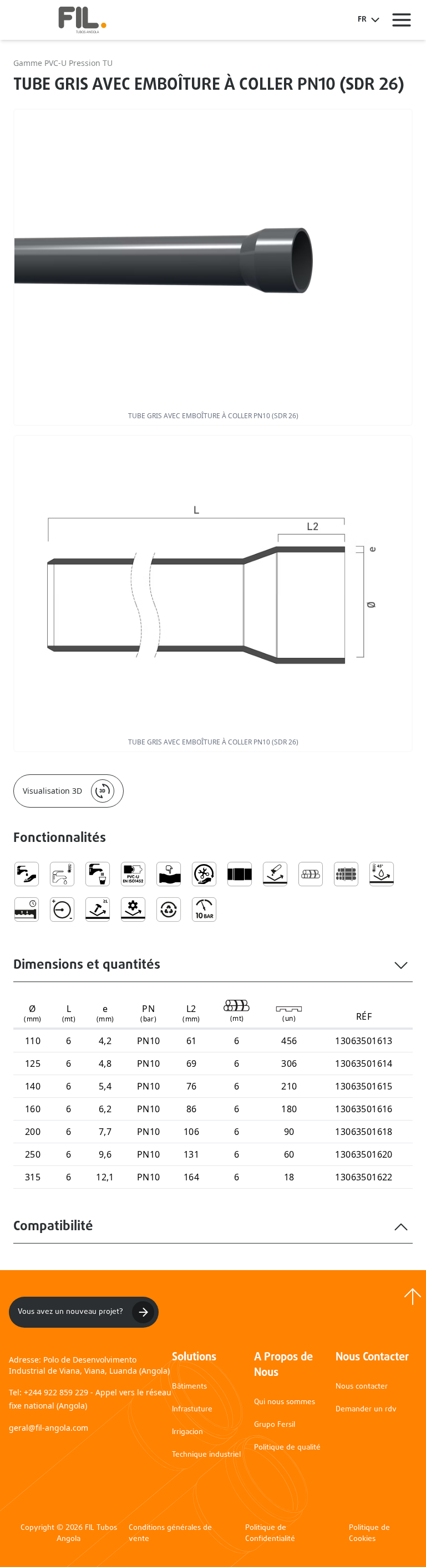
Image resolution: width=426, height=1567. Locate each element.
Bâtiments (189, 1387)
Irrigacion (187, 1432)
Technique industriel (206, 1455)
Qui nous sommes (284, 1402)
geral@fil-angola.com (48, 1427)
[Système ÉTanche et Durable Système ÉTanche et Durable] (26, 909)
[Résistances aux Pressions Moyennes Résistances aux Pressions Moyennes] (62, 909)
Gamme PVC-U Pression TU (63, 63)
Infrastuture (192, 1409)
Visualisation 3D (52, 790)
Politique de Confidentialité (270, 1534)
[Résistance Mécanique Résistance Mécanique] (133, 909)
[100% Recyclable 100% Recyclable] (168, 909)
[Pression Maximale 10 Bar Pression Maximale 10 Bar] (204, 909)
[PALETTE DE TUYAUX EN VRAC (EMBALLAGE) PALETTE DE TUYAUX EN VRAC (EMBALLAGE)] (346, 874)
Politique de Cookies (369, 1534)
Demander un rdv (366, 1409)
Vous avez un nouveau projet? (70, 1312)
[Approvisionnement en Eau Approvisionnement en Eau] (26, 874)
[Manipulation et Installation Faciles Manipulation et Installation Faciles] (204, 874)
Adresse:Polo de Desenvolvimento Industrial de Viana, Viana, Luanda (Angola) (89, 1365)
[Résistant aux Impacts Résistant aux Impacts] (97, 909)
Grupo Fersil (274, 1425)
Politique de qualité (287, 1447)
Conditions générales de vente (170, 1534)
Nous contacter (362, 1387)
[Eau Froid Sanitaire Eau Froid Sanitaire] (62, 874)
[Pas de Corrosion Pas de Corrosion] (275, 874)
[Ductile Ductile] (168, 874)
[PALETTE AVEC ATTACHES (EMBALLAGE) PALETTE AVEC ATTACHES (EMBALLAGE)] (310, 874)
